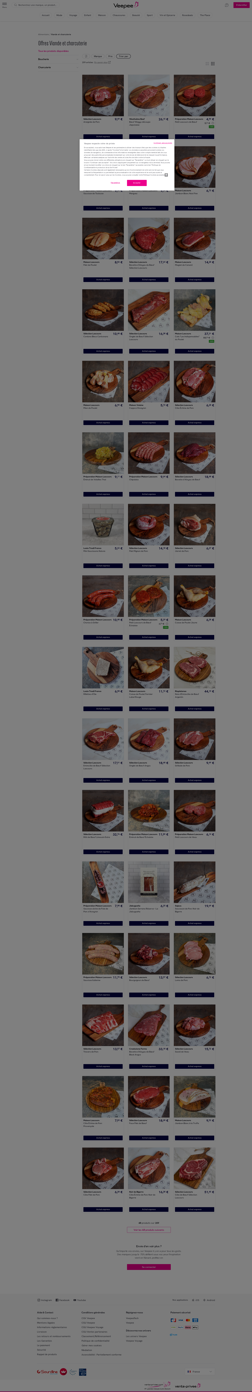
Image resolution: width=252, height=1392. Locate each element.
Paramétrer (115, 183)
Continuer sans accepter (163, 143)
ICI (166, 175)
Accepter (137, 183)
